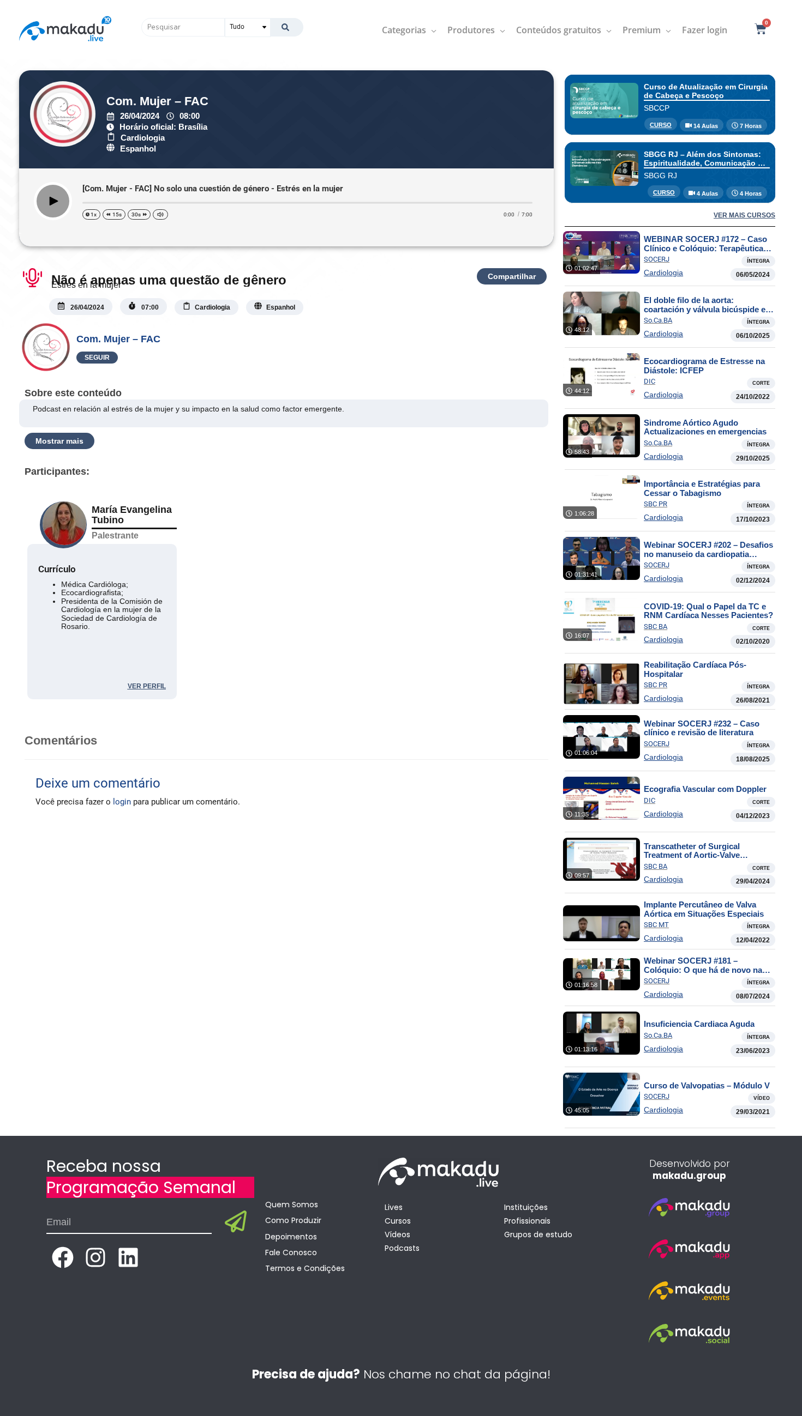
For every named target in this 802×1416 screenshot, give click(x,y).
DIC (649, 381)
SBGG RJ (660, 175)
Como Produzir (293, 1220)
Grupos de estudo (538, 1234)
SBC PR (655, 504)
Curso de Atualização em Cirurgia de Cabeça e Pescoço (706, 90)
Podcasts (402, 1248)
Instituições (526, 1207)
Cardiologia (143, 137)
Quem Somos (291, 1204)
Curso (661, 125)
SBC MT (656, 925)
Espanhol (138, 148)
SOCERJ (656, 259)
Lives (394, 1207)
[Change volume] (160, 214)
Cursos (398, 1220)
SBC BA (655, 626)
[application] (431, 30)
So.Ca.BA (658, 320)
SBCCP (656, 108)
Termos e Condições (305, 1268)
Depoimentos (291, 1236)
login (122, 802)
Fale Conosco (291, 1252)
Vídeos (397, 1234)
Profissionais (527, 1220)
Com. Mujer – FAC (157, 101)
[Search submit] (286, 27)
